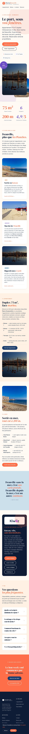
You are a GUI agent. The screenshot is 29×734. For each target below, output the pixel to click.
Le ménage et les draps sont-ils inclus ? (12, 620)
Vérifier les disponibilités (10, 44)
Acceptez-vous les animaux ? (10, 638)
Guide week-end (20, 704)
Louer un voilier (10, 562)
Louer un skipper (10, 567)
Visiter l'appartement (9, 48)
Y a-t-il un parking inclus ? (13, 647)
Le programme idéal (14, 683)
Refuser (6, 730)
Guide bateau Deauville (10, 464)
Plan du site (18, 720)
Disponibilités (19, 706)
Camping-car (9, 571)
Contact (18, 717)
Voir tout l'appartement (9, 347)
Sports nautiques (6, 720)
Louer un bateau (10, 558)
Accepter (13, 730)
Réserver (22, 7)
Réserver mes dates (14, 678)
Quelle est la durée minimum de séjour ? (11, 611)
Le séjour (17, 7)
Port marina (4, 722)
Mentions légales (20, 722)
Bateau (11, 7)
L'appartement (5, 7)
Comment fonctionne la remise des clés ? (12, 629)
